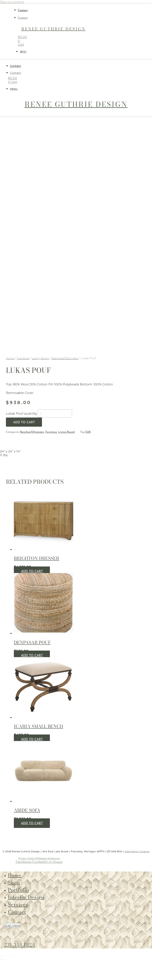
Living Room (40, 358)
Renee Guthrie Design (53, 29)
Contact (23, 10)
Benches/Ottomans (65, 358)
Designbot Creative (137, 851)
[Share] (7, 955)
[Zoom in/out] (1, 955)
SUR (88, 432)
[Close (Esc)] (11, 955)
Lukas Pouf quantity (21, 413)
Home (10, 358)
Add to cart (24, 422)
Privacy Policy (26, 858)
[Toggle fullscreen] (4, 955)
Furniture (23, 358)
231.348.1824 (19, 944)
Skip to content (12, 2)
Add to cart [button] (32, 571)
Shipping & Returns (48, 858)
